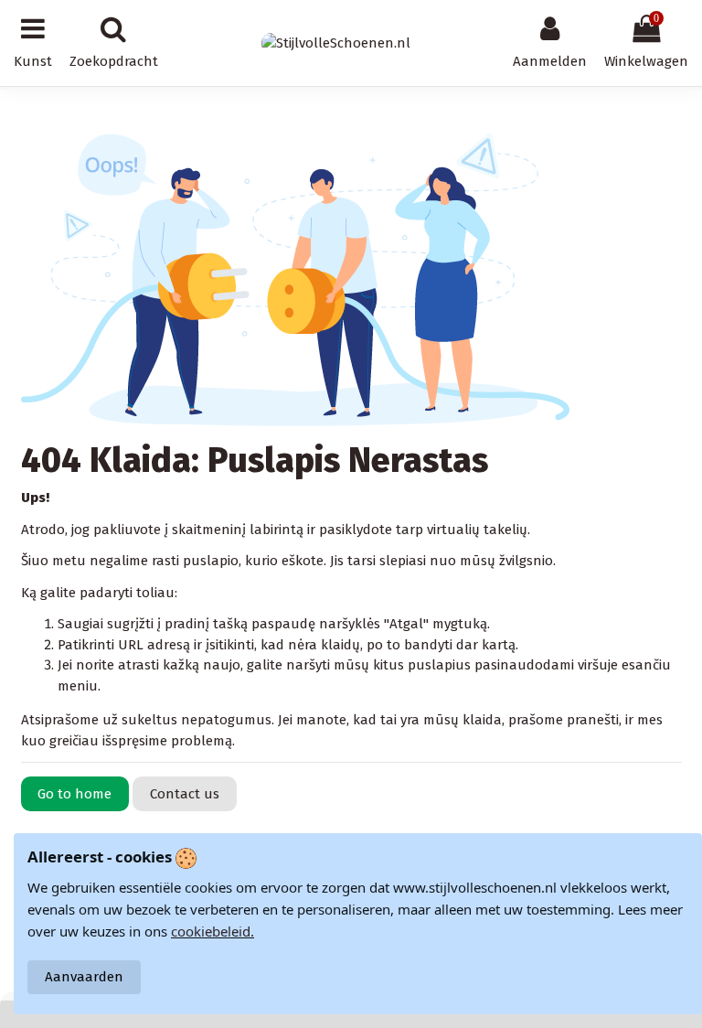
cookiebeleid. (212, 931)
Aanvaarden (84, 977)
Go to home (74, 794)
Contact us (184, 794)
